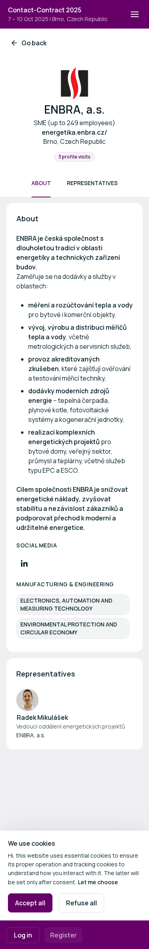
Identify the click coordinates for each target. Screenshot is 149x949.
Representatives (92, 183)
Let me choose (98, 882)
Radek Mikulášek (42, 717)
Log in (23, 935)
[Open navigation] (135, 14)
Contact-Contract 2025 (44, 10)
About (41, 183)
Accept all (30, 903)
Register (63, 935)
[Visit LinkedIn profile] (24, 563)
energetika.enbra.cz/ (74, 132)
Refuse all (81, 903)
